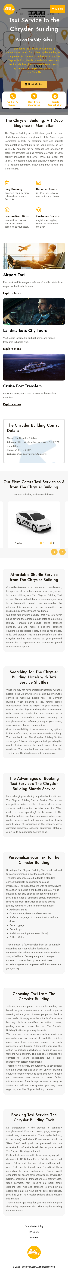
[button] (54, 552)
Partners (34, 1237)
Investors (34, 1232)
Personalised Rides (17, 216)
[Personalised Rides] (7, 209)
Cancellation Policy (34, 1226)
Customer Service (48, 216)
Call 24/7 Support (13, 103)
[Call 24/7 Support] (13, 96)
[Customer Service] (38, 209)
